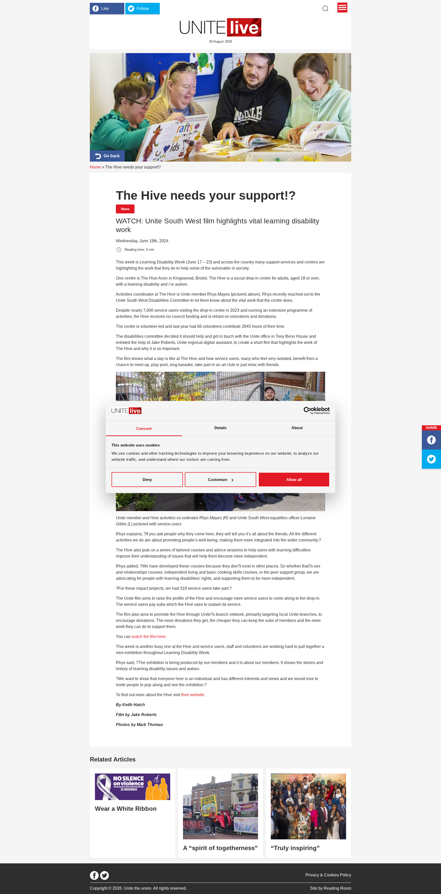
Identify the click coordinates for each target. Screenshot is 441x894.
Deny (147, 479)
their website (192, 695)
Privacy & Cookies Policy (328, 875)
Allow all (294, 479)
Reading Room (337, 888)
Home (95, 167)
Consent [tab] (144, 428)
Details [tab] (220, 427)
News (125, 209)
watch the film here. (149, 636)
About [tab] (297, 427)
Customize (217, 479)
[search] (325, 8)
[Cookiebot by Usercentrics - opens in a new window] (307, 411)
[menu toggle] (342, 8)
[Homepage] (220, 27)
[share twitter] (431, 459)
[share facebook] (431, 440)
